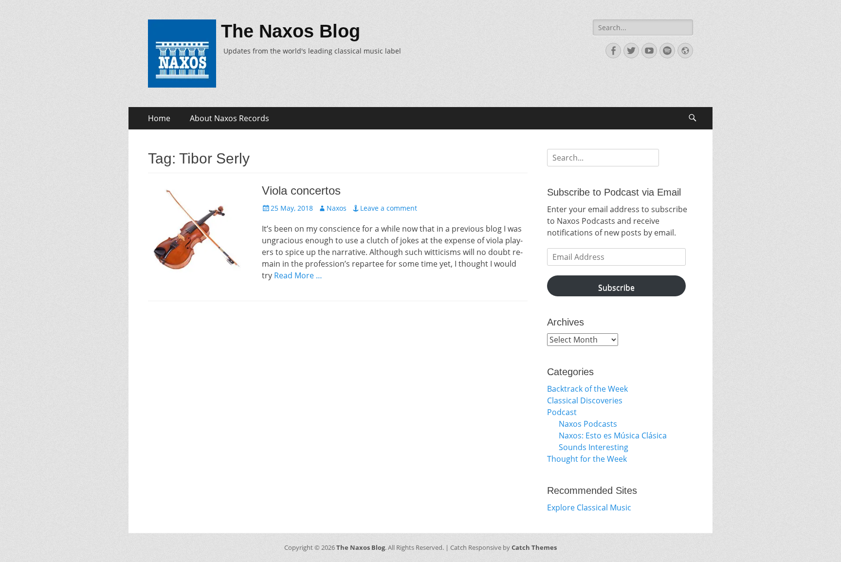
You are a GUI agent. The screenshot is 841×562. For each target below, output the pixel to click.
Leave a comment (388, 208)
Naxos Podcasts (588, 423)
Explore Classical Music (589, 507)
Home (159, 118)
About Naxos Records (229, 118)
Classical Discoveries (584, 400)
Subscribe (616, 287)
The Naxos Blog (290, 31)
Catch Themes (534, 547)
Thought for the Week (587, 458)
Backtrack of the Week (587, 388)
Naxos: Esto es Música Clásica (613, 435)
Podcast (562, 412)
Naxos (337, 208)
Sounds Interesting (593, 447)
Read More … (298, 275)
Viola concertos (301, 190)
